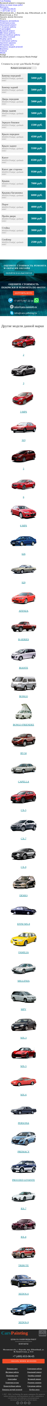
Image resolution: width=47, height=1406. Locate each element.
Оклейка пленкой (7, 37)
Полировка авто (7, 45)
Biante (23, 667)
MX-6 (23, 1094)
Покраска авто (12, 1369)
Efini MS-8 (23, 924)
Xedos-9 (23, 1322)
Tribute (23, 1265)
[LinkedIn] (29, 1403)
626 (23, 554)
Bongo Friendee (23, 724)
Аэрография (5, 29)
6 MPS (23, 525)
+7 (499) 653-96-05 (23, 1356)
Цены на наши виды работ (11, 5)
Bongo (23, 696)
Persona (23, 1123)
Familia (23, 952)
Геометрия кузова (7, 23)
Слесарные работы (8, 27)
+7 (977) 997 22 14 (23, 300)
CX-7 (23, 838)
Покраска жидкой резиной (11, 47)
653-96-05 (8, 9)
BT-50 (23, 753)
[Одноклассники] (21, 1403)
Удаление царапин (8, 43)
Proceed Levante (23, 1180)
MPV (23, 1009)
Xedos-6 (23, 1293)
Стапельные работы (8, 41)
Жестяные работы (7, 33)
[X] (25, 1403)
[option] (23, 161)
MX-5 (23, 1066)
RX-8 (23, 1237)
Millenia (24, 980)
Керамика (4, 49)
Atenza (23, 610)
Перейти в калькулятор (19, 273)
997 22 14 (7, 11)
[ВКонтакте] (18, 1403)
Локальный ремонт (8, 25)
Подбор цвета (6, 39)
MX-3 (23, 1037)
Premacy (23, 1151)
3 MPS (23, 411)
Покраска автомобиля (9, 21)
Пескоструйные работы (10, 35)
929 (23, 582)
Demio (23, 895)
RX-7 (23, 1208)
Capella (23, 781)
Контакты (4, 7)
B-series (23, 639)
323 (23, 440)
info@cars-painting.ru (25, 306)
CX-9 (23, 867)
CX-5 (23, 810)
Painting (14, 1333)
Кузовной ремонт (7, 31)
